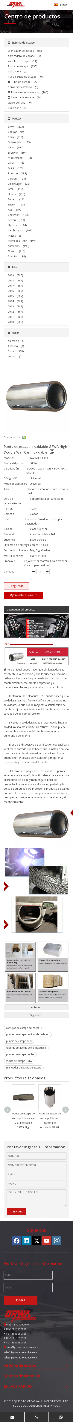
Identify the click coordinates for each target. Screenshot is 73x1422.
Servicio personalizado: (12, 501)
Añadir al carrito (26, 595)
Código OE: (10, 478)
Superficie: (10, 539)
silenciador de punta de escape (23, 1067)
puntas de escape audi (19, 1041)
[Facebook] (16, 1240)
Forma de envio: (13, 555)
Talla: (7, 489)
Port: (7, 519)
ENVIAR (17, 1211)
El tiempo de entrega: (17, 545)
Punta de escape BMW (19, 1060)
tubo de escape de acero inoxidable (26, 1047)
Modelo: (9, 458)
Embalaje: (10, 561)
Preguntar (16, 586)
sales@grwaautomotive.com (22, 1347)
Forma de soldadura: (16, 550)
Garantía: (9, 514)
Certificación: (11, 468)
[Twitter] (36, 1240)
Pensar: (8, 508)
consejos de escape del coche (22, 1027)
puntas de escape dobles (20, 1054)
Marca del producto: (16, 463)
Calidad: (8, 529)
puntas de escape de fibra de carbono (27, 1034)
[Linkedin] (26, 1240)
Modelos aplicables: (16, 483)
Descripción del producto (21, 609)
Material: (9, 534)
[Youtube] (46, 1240)
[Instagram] (56, 1240)
